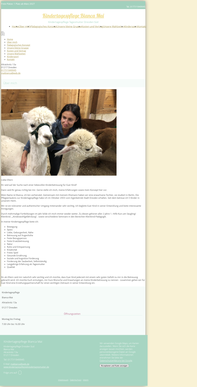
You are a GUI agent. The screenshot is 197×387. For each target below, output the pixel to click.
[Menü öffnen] (2, 31)
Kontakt (142, 26)
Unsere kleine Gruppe (69, 26)
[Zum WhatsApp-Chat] (19, 372)
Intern (85, 380)
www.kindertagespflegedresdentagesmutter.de (26, 366)
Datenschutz (75, 380)
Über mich (25, 26)
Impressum (63, 380)
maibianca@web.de (10, 73)
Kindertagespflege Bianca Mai (73, 15)
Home (15, 26)
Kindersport (131, 26)
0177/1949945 (8, 70)
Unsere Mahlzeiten (113, 26)
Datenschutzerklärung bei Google (116, 360)
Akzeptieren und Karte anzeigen (114, 366)
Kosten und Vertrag (92, 26)
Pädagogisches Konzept (44, 26)
